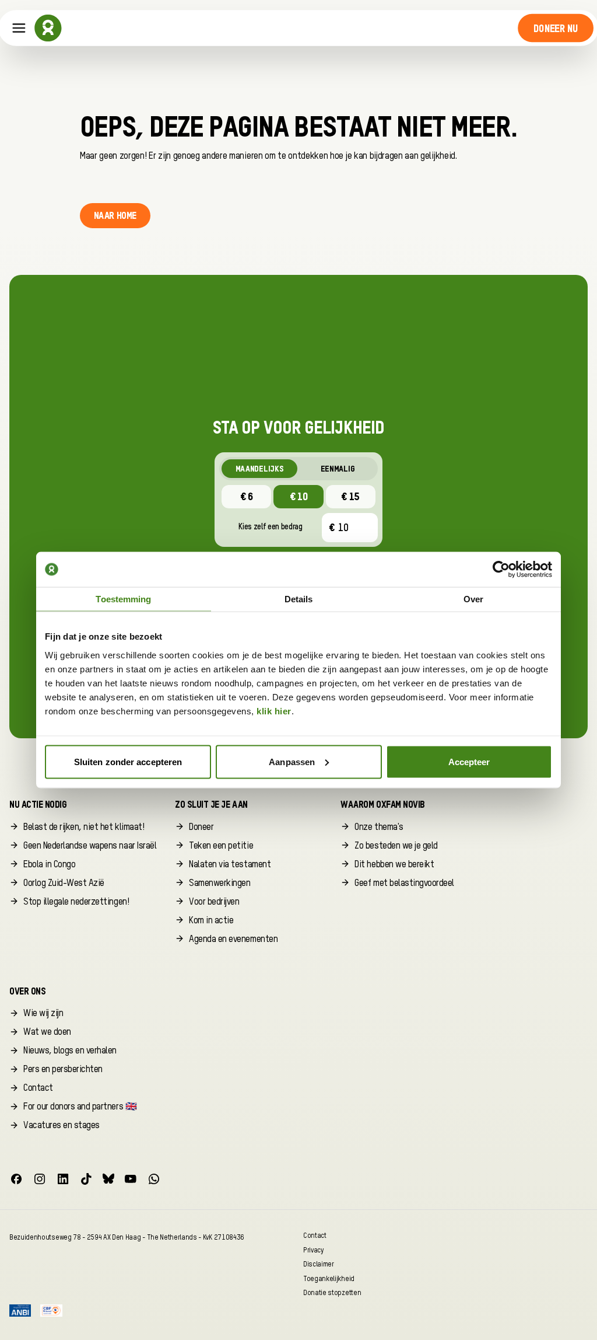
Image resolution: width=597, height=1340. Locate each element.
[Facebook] (16, 1179)
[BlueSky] (108, 1179)
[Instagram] (40, 1179)
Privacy (313, 1249)
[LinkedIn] (63, 1179)
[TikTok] (86, 1179)
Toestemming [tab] (123, 599)
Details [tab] (299, 599)
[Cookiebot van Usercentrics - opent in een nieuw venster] (501, 569)
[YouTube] (131, 1179)
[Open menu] (18, 28)
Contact (314, 1235)
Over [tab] (473, 599)
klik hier (274, 711)
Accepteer (469, 761)
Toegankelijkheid (328, 1278)
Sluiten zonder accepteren (128, 761)
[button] (556, 28)
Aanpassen (292, 761)
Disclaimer (318, 1264)
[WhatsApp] (154, 1179)
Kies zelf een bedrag (270, 527)
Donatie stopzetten (332, 1293)
